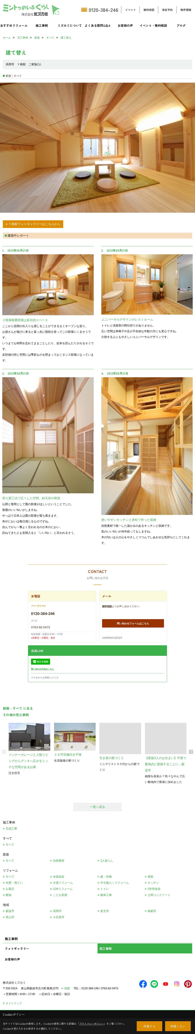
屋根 (150, 876)
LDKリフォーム (63, 888)
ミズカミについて (70, 25)
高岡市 (57, 911)
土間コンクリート (159, 895)
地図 (67, 988)
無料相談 (149, 10)
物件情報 (186, 10)
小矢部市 (58, 917)
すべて (10, 844)
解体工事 (106, 895)
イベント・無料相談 (153, 25)
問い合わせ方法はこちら (42, 668)
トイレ (104, 888)
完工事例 (105, 948)
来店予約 (167, 10)
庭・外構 (106, 876)
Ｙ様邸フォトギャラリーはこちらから (34, 224)
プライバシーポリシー (91, 1023)
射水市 (104, 911)
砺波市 (10, 911)
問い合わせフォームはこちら (133, 623)
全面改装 (58, 876)
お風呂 (10, 888)
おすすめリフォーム (14, 25)
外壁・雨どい (14, 882)
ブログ (181, 25)
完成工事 (11, 828)
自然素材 (58, 860)
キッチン (153, 882)
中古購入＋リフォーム (114, 882)
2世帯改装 (154, 888)
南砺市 (152, 911)
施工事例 (42, 25)
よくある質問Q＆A (97, 25)
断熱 (8, 895)
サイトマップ (14, 1003)
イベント (130, 10)
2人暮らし (106, 860)
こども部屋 (60, 895)
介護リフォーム (63, 882)
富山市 (10, 917)
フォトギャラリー (17, 948)
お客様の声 (125, 25)
